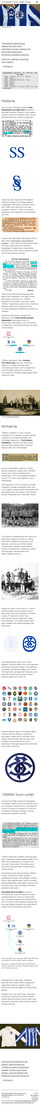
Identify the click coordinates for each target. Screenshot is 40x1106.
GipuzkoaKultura (12, 417)
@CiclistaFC (34, 1095)
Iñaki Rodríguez (7, 1095)
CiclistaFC (35, 1099)
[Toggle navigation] (36, 1)
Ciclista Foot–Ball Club (16, 1)
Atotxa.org (8, 66)
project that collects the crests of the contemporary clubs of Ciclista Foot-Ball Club (19, 1101)
